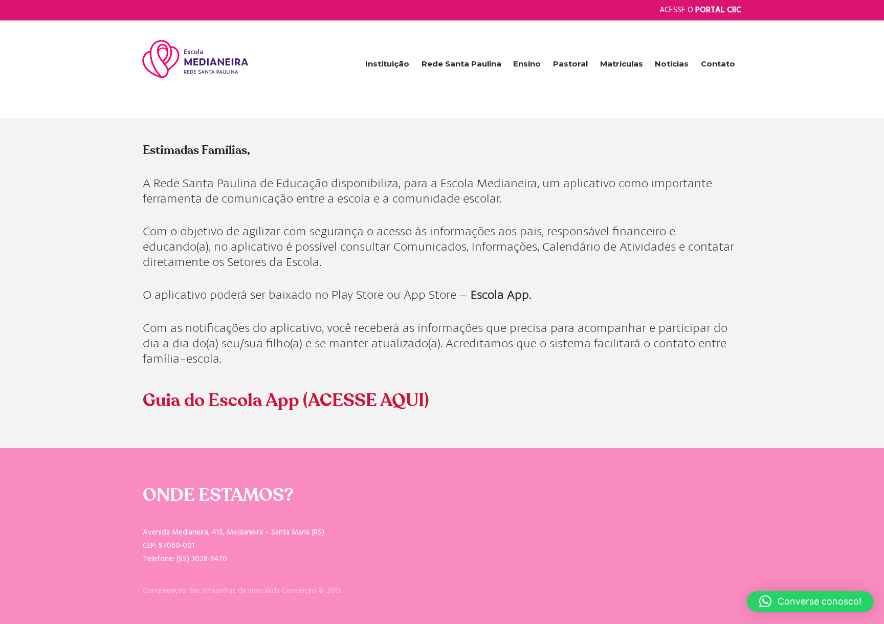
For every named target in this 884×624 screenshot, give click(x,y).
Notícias (672, 64)
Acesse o (700, 10)
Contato (718, 64)
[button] (810, 601)
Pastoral (570, 64)
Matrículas (621, 64)
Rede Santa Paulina (461, 64)
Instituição (387, 64)
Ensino (527, 64)
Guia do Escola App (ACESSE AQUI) (286, 400)
